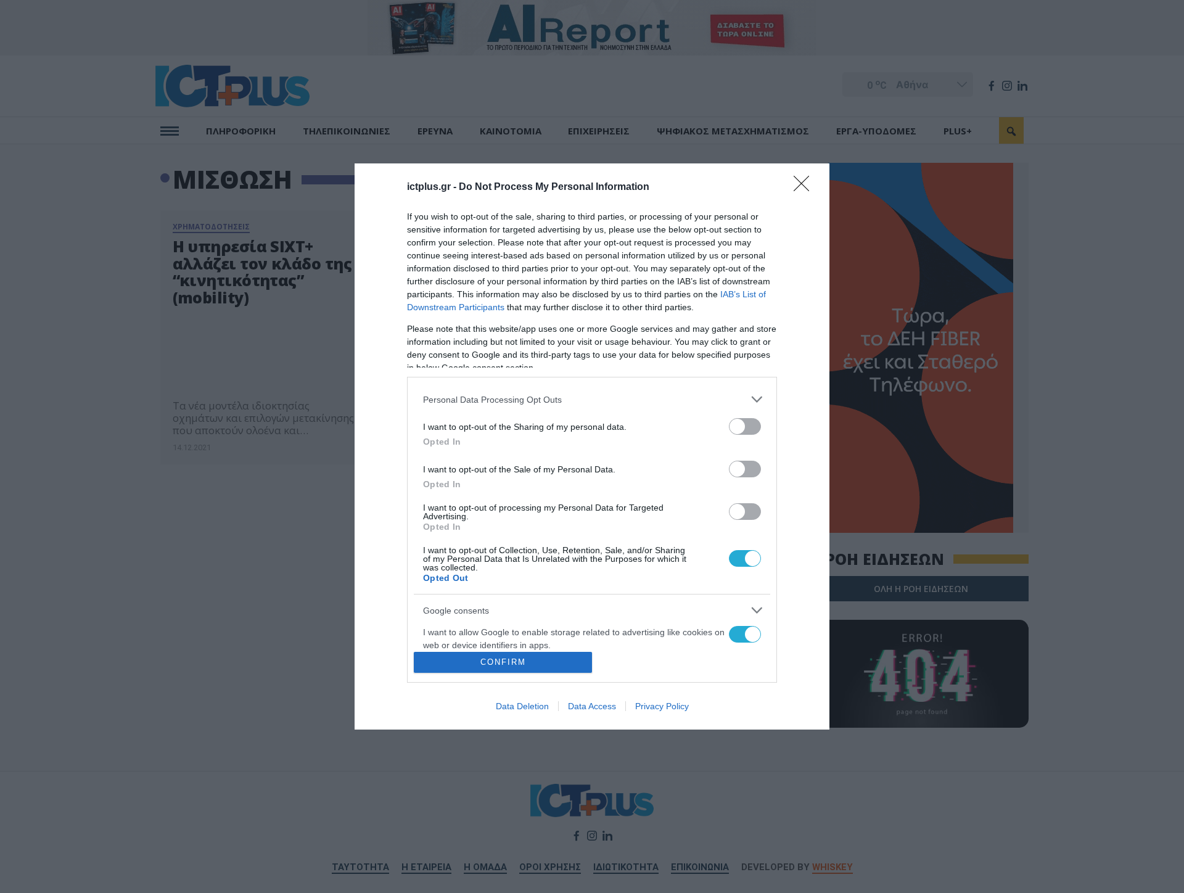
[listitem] (592, 399)
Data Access (592, 706)
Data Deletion (522, 706)
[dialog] (592, 446)
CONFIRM (503, 662)
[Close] (805, 187)
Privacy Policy (662, 706)
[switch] (745, 426)
